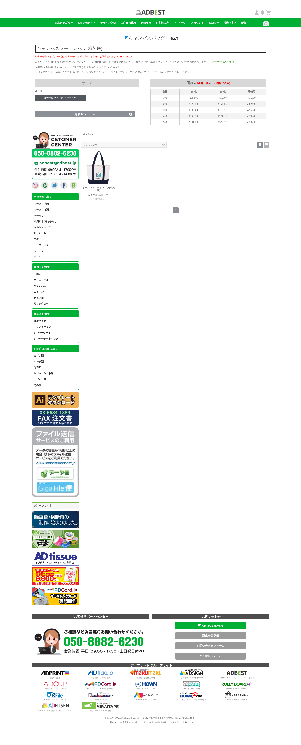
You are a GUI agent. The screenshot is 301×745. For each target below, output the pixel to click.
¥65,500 (194, 98)
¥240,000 (193, 116)
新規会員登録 (210, 635)
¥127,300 (193, 104)
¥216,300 (222, 110)
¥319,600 (251, 116)
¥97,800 (252, 98)
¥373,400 (251, 122)
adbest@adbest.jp (210, 625)
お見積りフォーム (210, 656)
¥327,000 (222, 122)
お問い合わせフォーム (211, 645)
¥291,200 (193, 122)
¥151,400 (222, 104)
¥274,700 (222, 116)
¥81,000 (223, 98)
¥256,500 (251, 110)
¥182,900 (251, 104)
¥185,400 (193, 110)
